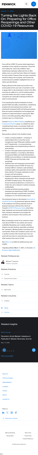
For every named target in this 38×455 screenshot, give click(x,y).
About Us (5, 374)
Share (6, 308)
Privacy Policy (28, 435)
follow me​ (8, 242)
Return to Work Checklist (16, 121)
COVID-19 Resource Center (17, 208)
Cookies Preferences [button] (28, 438)
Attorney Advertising (10, 432)
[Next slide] (34, 350)
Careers (4, 391)
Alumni (4, 395)
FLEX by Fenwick (7, 378)
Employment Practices (9, 124)
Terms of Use (28, 432)
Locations (5, 386)
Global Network (7, 382)
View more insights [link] (7, 356)
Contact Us (5, 399)
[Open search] (26, 4)
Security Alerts (10, 435)
